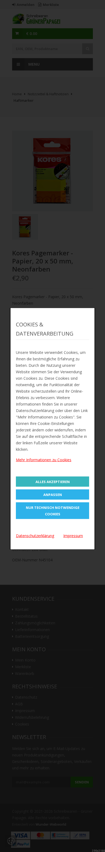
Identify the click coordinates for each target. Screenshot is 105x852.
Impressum (73, 535)
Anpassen (52, 494)
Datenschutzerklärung (35, 535)
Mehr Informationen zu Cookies (43, 459)
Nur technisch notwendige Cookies (52, 510)
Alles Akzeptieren (53, 481)
